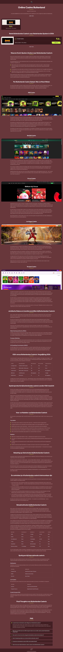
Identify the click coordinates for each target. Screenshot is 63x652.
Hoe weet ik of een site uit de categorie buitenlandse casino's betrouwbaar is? (28, 634)
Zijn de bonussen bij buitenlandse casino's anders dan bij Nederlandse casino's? (28, 644)
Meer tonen (31, 46)
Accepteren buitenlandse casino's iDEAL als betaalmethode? (25, 641)
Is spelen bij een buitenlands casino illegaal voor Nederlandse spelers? (27, 622)
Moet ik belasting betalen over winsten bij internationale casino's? (26, 638)
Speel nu (56, 42)
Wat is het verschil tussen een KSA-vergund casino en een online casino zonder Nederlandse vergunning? (31, 631)
